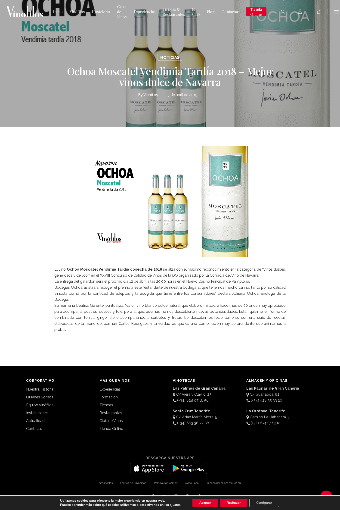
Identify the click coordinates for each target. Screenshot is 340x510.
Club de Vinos (111, 421)
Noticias (169, 57)
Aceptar (205, 503)
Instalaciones (37, 413)
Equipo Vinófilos (39, 405)
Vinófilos (150, 95)
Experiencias (110, 389)
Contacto (34, 428)
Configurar (264, 503)
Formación (108, 397)
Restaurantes (110, 413)
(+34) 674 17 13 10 (266, 423)
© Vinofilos (106, 483)
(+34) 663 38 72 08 (193, 423)
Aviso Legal (192, 483)
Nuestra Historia (39, 389)
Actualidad (35, 421)
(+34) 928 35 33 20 (266, 400)
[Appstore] (148, 471)
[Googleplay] (188, 471)
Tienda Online (111, 428)
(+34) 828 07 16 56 (193, 400)
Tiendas (106, 405)
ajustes (175, 505)
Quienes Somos (39, 397)
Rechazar (234, 503)
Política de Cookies (165, 483)
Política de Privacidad (133, 483)
